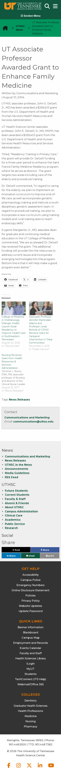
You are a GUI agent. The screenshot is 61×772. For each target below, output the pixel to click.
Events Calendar (30, 648)
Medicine (31, 716)
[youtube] (51, 768)
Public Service (15, 523)
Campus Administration (21, 511)
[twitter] (29, 768)
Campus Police (30, 580)
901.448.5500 (17, 744)
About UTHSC (14, 507)
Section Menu (32, 15)
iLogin (31, 663)
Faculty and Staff (31, 653)
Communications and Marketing (27, 417)
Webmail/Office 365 (30, 684)
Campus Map (31, 637)
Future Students (16, 490)
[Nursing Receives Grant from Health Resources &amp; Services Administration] (15, 372)
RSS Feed (11, 477)
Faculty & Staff (15, 498)
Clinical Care (13, 515)
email (31, 555)
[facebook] (9, 768)
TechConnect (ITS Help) (30, 679)
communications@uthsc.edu (33, 421)
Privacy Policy (30, 600)
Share (50, 551)
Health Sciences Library (30, 658)
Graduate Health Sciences (30, 705)
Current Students (17, 494)
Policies (30, 595)
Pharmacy (30, 726)
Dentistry (30, 700)
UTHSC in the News (18, 464)
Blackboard (30, 632)
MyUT (30, 668)
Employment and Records (30, 642)
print (51, 556)
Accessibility (30, 574)
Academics (12, 519)
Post (21, 551)
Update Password (31, 611)
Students (31, 674)
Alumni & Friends (17, 503)
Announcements (16, 468)
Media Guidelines (17, 473)
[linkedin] (40, 768)
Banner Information (30, 627)
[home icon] (4, 28)
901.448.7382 (43, 744)
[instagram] (19, 768)
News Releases (19, 399)
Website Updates (30, 605)
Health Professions (30, 711)
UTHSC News (20, 28)
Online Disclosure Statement (30, 590)
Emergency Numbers (30, 585)
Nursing (30, 721)
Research (11, 527)
